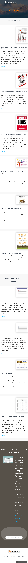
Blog (17, 558)
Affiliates (12, 558)
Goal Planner (21, 556)
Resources (13, 556)
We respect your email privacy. (18, 518)
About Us (6, 556)
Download (3, 66)
